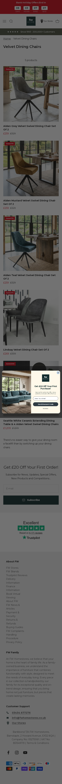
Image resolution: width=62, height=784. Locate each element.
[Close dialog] (58, 372)
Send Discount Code (45, 404)
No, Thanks (45, 408)
